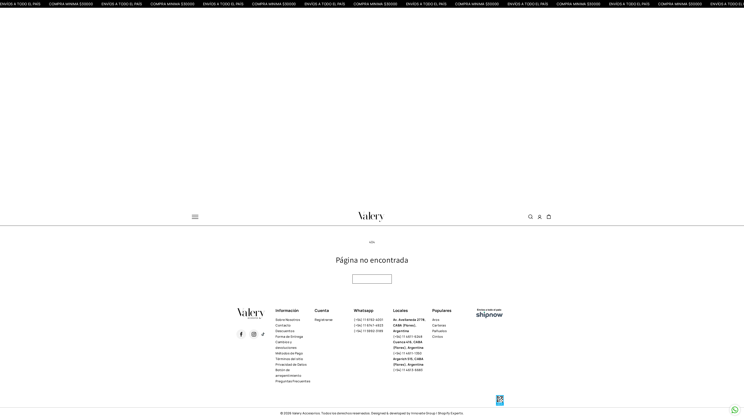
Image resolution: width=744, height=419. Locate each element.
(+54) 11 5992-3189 (368, 331)
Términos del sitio (289, 359)
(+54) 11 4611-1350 (408, 347)
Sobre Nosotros (288, 320)
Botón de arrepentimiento (288, 373)
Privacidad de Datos (291, 364)
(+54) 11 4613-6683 (408, 364)
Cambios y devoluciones (286, 345)
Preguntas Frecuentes (293, 381)
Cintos (437, 336)
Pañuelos (439, 331)
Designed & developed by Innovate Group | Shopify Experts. (417, 413)
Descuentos (285, 331)
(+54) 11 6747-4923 (368, 325)
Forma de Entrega (289, 336)
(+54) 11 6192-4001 (368, 320)
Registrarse (324, 320)
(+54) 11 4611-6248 (409, 328)
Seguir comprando (372, 279)
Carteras (439, 325)
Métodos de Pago (289, 353)
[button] (530, 217)
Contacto (283, 325)
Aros (435, 320)
